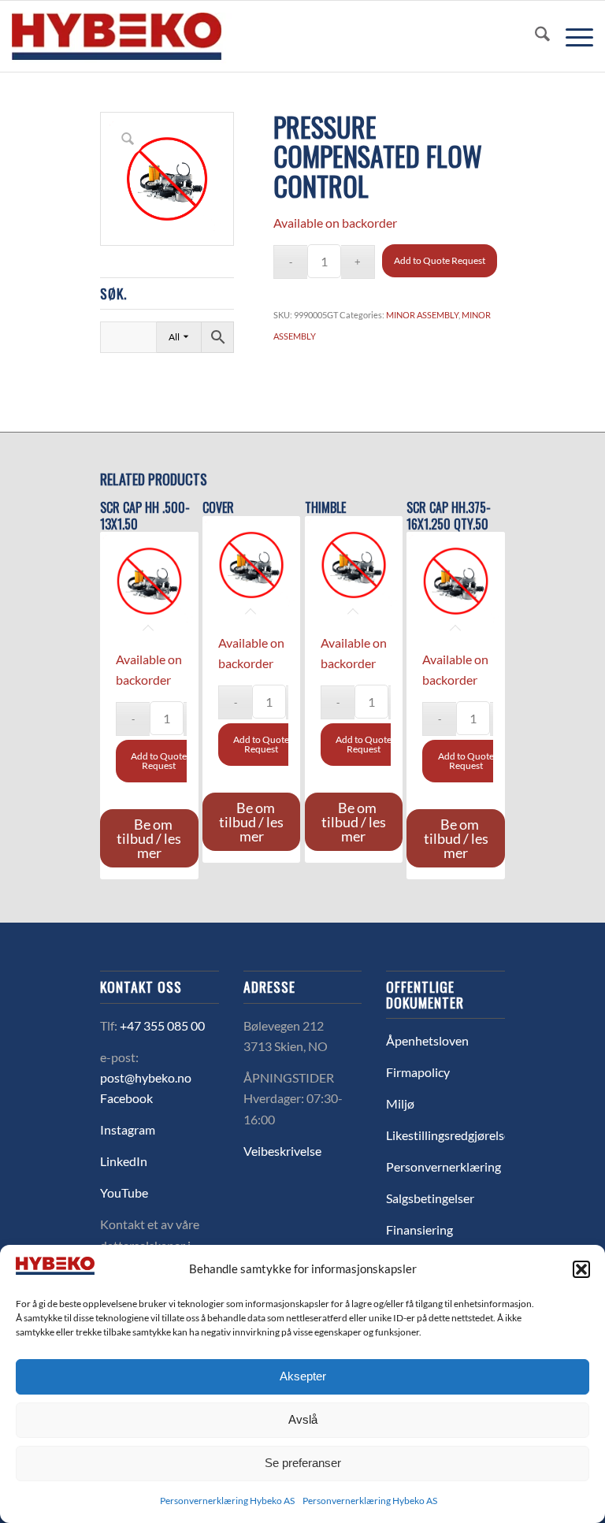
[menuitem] (534, 36)
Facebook (126, 1097)
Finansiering (419, 1229)
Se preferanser (303, 1462)
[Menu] (571, 36)
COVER (218, 508)
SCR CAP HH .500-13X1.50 (145, 516)
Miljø (400, 1103)
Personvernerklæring (443, 1166)
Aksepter (303, 1376)
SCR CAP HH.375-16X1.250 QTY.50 (448, 516)
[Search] (534, 36)
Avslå (302, 1419)
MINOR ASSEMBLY (422, 315)
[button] (581, 1269)
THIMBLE (325, 508)
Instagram (127, 1129)
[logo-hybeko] (146, 36)
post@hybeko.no (145, 1077)
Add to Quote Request (439, 260)
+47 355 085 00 (162, 1025)
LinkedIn (123, 1160)
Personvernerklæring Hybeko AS (227, 1500)
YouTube (124, 1192)
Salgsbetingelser (430, 1198)
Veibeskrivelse (282, 1150)
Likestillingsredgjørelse (448, 1134)
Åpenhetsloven (427, 1040)
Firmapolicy (418, 1071)
